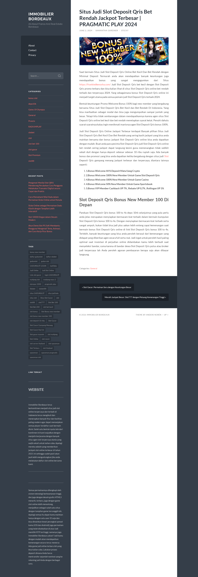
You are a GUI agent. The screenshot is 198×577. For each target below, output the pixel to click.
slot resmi (45, 339)
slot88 (31, 161)
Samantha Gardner (106, 30)
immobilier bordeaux (41, 16)
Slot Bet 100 (53, 302)
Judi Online (34, 270)
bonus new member (37, 252)
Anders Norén (153, 315)
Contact (32, 50)
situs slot (33, 298)
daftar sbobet (51, 257)
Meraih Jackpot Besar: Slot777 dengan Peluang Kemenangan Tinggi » (135, 297)
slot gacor (32, 149)
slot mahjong (53, 334)
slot (30, 138)
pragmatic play (50, 284)
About (31, 45)
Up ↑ (166, 315)
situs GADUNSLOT (37, 293)
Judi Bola (53, 266)
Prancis (31, 121)
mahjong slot (35, 279)
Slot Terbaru (34, 348)
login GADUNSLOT (52, 275)
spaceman (34, 353)
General (32, 115)
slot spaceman (53, 343)
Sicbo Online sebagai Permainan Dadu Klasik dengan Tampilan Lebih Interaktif (45, 208)
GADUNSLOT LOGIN (38, 266)
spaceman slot (35, 357)
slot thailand (47, 348)
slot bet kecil (48, 307)
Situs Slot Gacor (46, 298)
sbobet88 (42, 289)
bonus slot (32, 98)
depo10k (32, 104)
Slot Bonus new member (50, 311)
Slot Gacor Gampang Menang (41, 325)
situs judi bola (53, 293)
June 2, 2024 (85, 30)
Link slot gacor (35, 275)
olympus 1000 (35, 284)
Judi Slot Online (48, 270)
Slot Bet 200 (35, 307)
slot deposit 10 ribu (37, 321)
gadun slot (45, 261)
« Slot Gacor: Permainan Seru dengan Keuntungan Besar (106, 287)
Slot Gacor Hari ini (37, 330)
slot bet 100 (33, 143)
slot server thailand (37, 343)
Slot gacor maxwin (37, 334)
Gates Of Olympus (36, 109)
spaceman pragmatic (49, 353)
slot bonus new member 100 (41, 316)
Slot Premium (34, 155)
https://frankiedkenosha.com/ (95, 84)
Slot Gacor (52, 321)
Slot (166, 156)
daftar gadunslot (36, 257)
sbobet (31, 132)
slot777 (42, 302)
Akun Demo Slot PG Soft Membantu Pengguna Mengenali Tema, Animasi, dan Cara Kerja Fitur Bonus (44, 228)
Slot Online (34, 339)
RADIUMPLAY (34, 126)
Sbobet (32, 289)
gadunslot (33, 261)
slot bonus (34, 311)
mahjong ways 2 (49, 279)
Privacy (32, 55)
